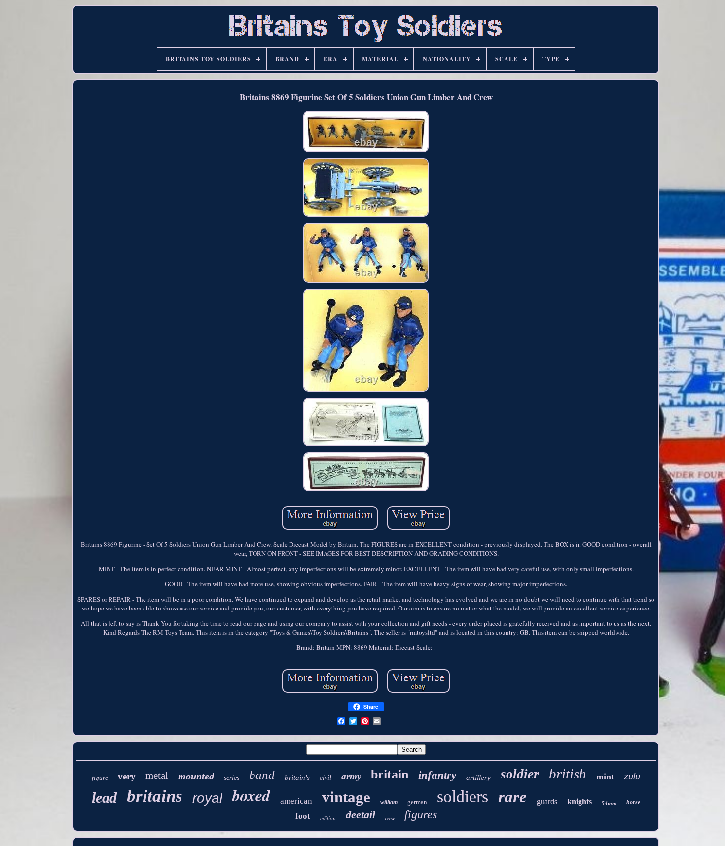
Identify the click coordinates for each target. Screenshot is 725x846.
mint (605, 776)
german (417, 802)
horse (633, 802)
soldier (520, 774)
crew (390, 818)
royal (207, 798)
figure (100, 777)
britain (389, 774)
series (231, 777)
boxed (251, 795)
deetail (360, 815)
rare (512, 797)
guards (547, 801)
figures (420, 814)
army (351, 776)
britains (154, 796)
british (567, 773)
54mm (609, 803)
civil (325, 777)
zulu (632, 776)
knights (579, 801)
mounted (196, 776)
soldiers (462, 796)
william (389, 802)
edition (328, 818)
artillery (478, 777)
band (262, 774)
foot (302, 816)
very (127, 776)
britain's (297, 777)
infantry (437, 775)
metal (156, 775)
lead (104, 797)
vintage (346, 797)
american (296, 801)
